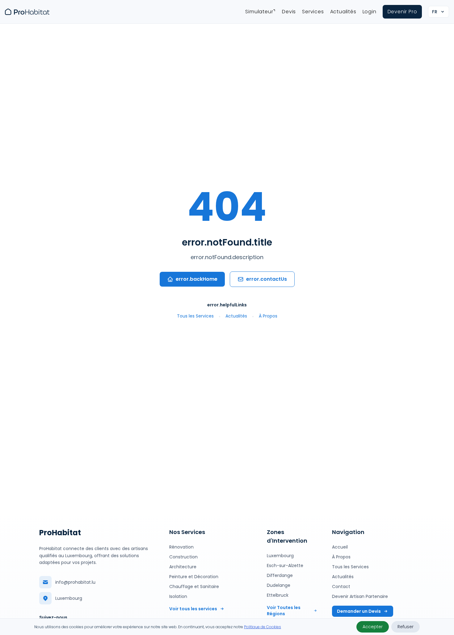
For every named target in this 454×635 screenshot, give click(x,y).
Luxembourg (280, 556)
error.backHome (196, 279)
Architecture (182, 567)
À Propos (268, 316)
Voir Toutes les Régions (284, 610)
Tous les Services (195, 316)
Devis (289, 11)
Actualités (343, 11)
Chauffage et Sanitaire (194, 586)
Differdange (280, 575)
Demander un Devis (359, 611)
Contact (341, 586)
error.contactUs (266, 279)
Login (369, 11)
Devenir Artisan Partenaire (360, 596)
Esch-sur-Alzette (285, 565)
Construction (183, 557)
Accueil (340, 547)
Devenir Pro (402, 11)
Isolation (178, 596)
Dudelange (278, 585)
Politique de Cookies (262, 626)
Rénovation (181, 547)
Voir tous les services (193, 609)
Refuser (405, 627)
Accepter (373, 627)
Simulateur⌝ (260, 11)
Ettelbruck (277, 595)
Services (313, 11)
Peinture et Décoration (193, 577)
